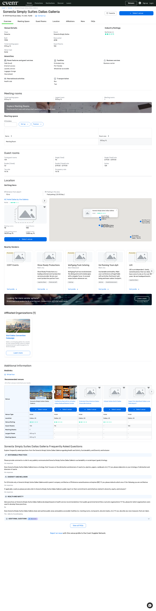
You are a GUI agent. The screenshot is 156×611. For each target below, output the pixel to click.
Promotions (39, 3)
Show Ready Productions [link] (48, 265)
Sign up (145, 3)
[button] (14, 124)
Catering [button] (70, 282)
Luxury (69, 3)
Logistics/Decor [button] (42, 282)
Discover (61, 3)
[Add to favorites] (44, 207)
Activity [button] (101, 282)
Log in (151, 3)
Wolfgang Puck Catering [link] (78, 265)
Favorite (112, 13)
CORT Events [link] (13, 265)
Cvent (3, 8)
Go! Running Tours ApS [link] (108, 265)
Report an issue (56, 533)
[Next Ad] (44, 200)
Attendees (8, 121)
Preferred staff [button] (53, 282)
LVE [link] (131, 265)
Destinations (50, 3)
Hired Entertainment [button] (111, 282)
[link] (18, 257)
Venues (29, 3)
